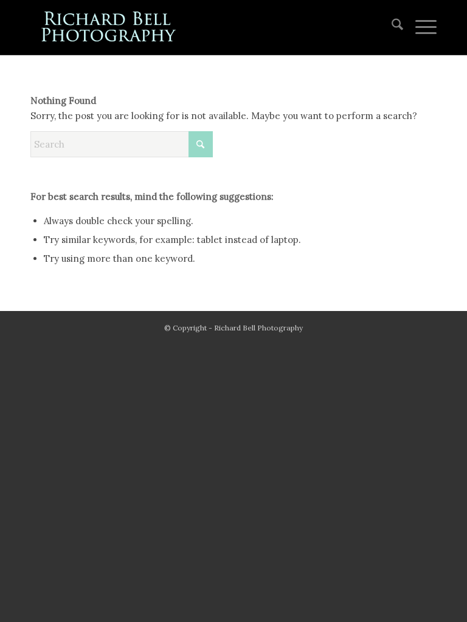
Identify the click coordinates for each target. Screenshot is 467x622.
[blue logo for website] (109, 27)
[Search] (391, 27)
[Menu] (420, 27)
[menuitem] (391, 27)
